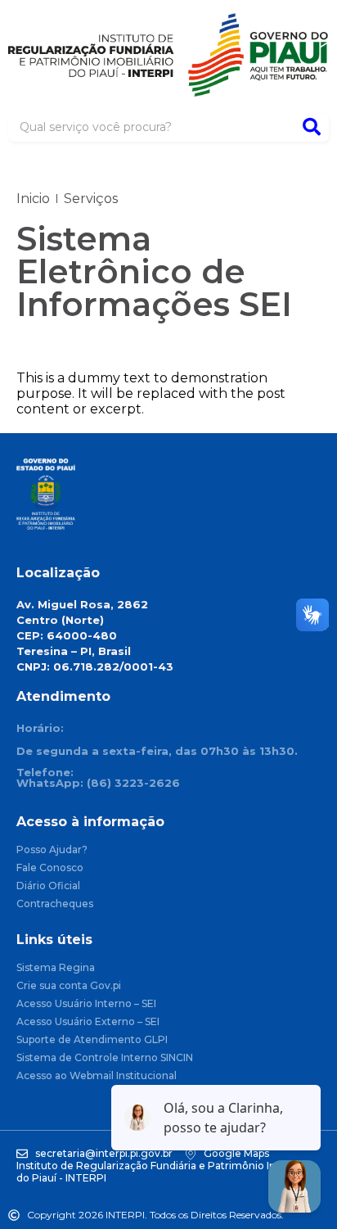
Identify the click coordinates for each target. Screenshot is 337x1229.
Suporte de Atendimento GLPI (92, 1040)
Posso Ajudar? (52, 850)
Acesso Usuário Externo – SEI (88, 1022)
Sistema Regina (55, 968)
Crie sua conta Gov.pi (68, 986)
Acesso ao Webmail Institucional (96, 1076)
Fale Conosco (49, 868)
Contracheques (54, 904)
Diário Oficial (48, 886)
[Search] (312, 127)
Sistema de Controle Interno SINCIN (104, 1058)
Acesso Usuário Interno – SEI (86, 1004)
